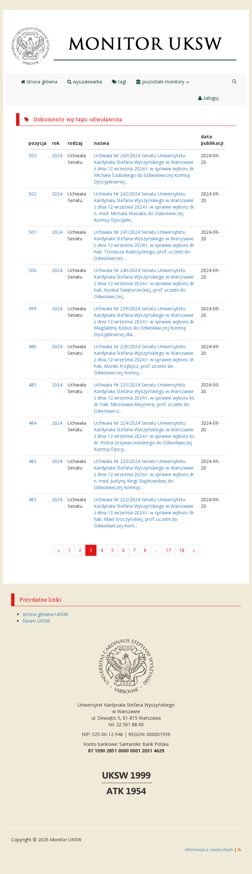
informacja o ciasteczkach (209, 849)
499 (32, 308)
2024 (57, 155)
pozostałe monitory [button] (163, 81)
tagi (121, 81)
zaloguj (210, 98)
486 (32, 346)
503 (32, 155)
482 (32, 499)
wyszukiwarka (87, 81)
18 (181, 550)
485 (32, 385)
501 (32, 232)
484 (32, 423)
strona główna (41, 81)
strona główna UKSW (45, 614)
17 (168, 550)
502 (32, 194)
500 (32, 270)
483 (32, 461)
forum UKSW (36, 621)
